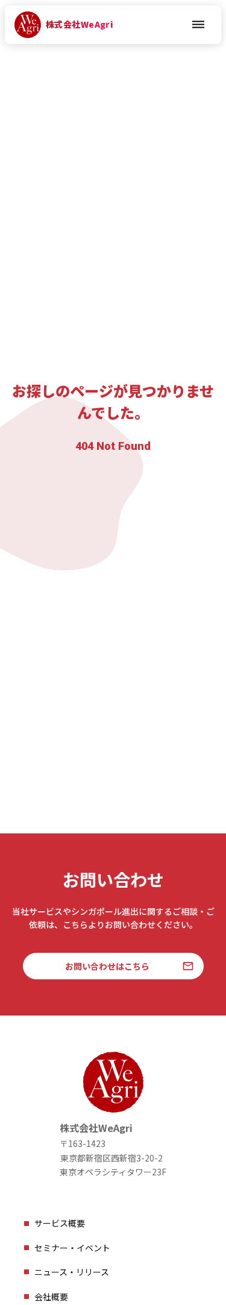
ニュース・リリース (71, 1272)
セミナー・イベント (72, 1248)
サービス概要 (59, 1223)
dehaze (198, 24)
